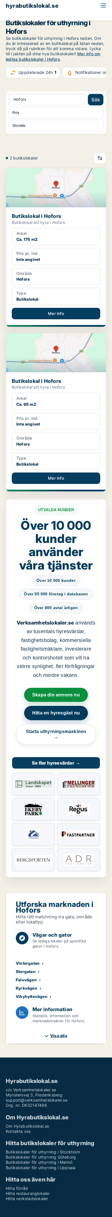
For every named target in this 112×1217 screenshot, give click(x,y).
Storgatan (26, 971)
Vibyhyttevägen (31, 996)
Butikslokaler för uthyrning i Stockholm (43, 1151)
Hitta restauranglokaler (28, 1193)
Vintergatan (28, 963)
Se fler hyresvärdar (56, 763)
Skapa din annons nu (56, 694)
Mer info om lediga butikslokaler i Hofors (53, 56)
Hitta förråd (17, 1188)
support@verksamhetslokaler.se (36, 1100)
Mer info (56, 313)
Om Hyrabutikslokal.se (27, 1126)
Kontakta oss (18, 1131)
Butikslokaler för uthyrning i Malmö (39, 1162)
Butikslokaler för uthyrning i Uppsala (41, 1167)
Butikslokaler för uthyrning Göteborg (41, 1157)
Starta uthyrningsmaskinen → (56, 734)
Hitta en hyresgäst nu (56, 712)
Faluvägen (26, 979)
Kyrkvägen (26, 988)
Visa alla (58, 1035)
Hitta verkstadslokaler (27, 1198)
